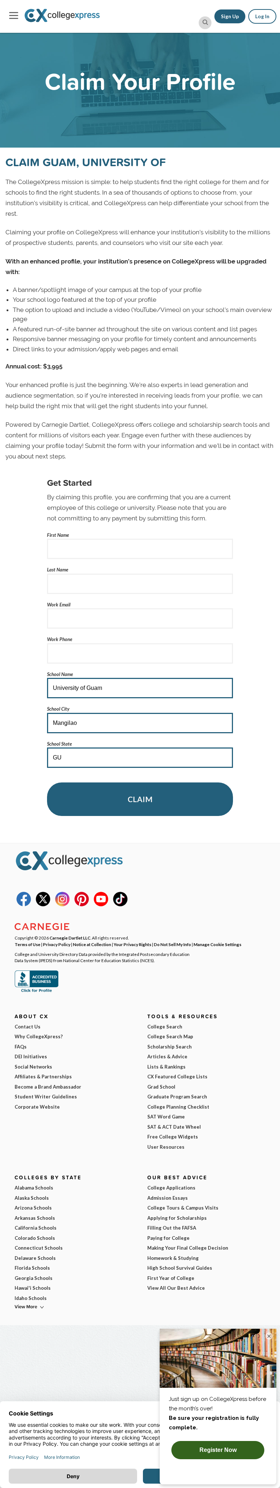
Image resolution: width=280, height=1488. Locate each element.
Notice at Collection (92, 944)
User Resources (165, 1147)
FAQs (21, 1047)
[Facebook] (24, 904)
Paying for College (168, 1238)
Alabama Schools (34, 1188)
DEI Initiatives (31, 1056)
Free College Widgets (172, 1137)
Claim (140, 799)
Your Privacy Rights (132, 944)
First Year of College (170, 1278)
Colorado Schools (35, 1238)
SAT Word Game (166, 1117)
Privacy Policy (56, 944)
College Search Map (170, 1036)
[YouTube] (101, 904)
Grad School (161, 1087)
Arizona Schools (33, 1208)
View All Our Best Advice (176, 1288)
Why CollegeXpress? (39, 1036)
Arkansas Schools (35, 1218)
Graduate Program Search (177, 1097)
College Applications (171, 1188)
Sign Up (230, 16)
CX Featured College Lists (177, 1076)
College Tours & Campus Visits (182, 1208)
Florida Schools (32, 1268)
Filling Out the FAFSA (171, 1228)
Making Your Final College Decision (187, 1248)
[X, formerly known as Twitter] (43, 904)
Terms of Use (27, 944)
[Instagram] (62, 904)
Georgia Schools (33, 1278)
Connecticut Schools (39, 1248)
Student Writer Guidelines (46, 1097)
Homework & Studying (173, 1258)
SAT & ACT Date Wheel (174, 1127)
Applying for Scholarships (177, 1218)
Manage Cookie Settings (217, 944)
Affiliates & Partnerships (43, 1076)
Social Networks (33, 1067)
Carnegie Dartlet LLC (70, 937)
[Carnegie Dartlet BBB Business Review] (36, 991)
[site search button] (205, 22)
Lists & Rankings (166, 1067)
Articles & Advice (167, 1056)
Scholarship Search (169, 1047)
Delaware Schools (35, 1258)
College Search (164, 1027)
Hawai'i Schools (33, 1288)
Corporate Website (37, 1107)
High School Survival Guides (179, 1268)
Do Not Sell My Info (172, 944)
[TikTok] (120, 904)
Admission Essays (167, 1198)
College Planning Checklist (178, 1107)
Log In (262, 16)
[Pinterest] (82, 904)
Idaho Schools (31, 1298)
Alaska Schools (32, 1198)
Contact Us (27, 1027)
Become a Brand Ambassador (48, 1087)
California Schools (36, 1228)
